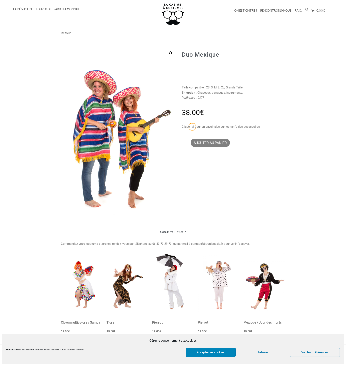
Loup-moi (43, 9)
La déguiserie (23, 9)
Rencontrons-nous (276, 10)
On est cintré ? (245, 10)
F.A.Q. (298, 10)
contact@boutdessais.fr (207, 244)
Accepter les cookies (210, 352)
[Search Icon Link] (307, 10)
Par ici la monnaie (67, 9)
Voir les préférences (314, 352)
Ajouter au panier (210, 143)
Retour (66, 33)
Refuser (262, 352)
